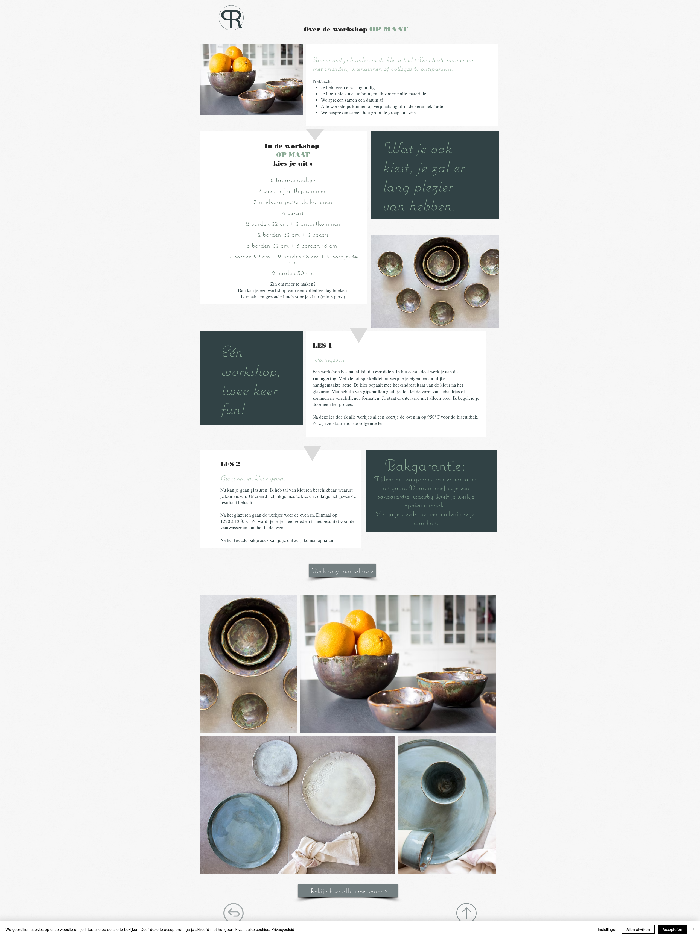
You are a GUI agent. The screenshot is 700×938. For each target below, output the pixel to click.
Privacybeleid (282, 929)
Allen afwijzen (638, 929)
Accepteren (672, 929)
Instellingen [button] (607, 929)
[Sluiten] (693, 929)
